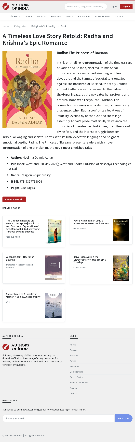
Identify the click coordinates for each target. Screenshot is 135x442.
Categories (20, 26)
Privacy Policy (76, 377)
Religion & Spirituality (43, 26)
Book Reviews (103, 16)
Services (41, 16)
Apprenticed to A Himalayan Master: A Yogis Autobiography (23, 295)
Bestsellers (84, 16)
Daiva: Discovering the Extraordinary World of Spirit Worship (89, 259)
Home (17, 16)
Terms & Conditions (79, 382)
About (28, 16)
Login (113, 6)
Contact (120, 16)
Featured (56, 16)
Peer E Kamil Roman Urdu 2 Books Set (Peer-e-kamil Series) (91, 222)
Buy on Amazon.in (14, 199)
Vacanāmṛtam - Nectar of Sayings (20, 258)
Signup (126, 6)
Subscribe (123, 418)
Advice (69, 16)
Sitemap (74, 388)
